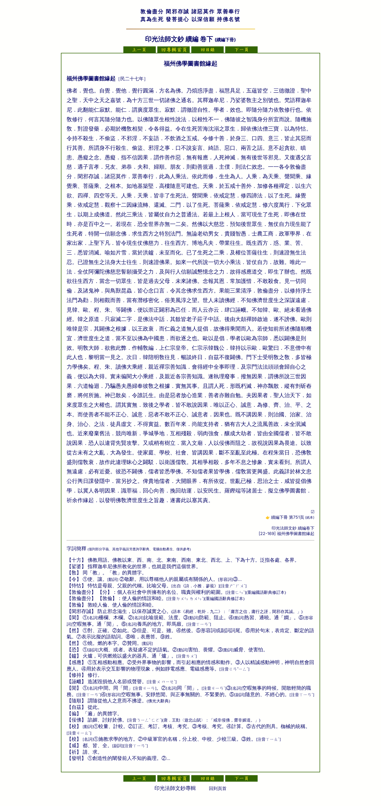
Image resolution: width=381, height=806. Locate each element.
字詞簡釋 (76, 548)
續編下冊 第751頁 (292, 517)
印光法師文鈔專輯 (175, 788)
